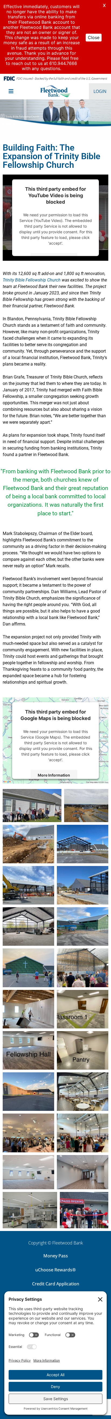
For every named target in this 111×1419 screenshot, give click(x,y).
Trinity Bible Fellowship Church (32, 280)
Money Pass (55, 1256)
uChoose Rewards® (55, 1270)
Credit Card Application (55, 1284)
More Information (54, 775)
